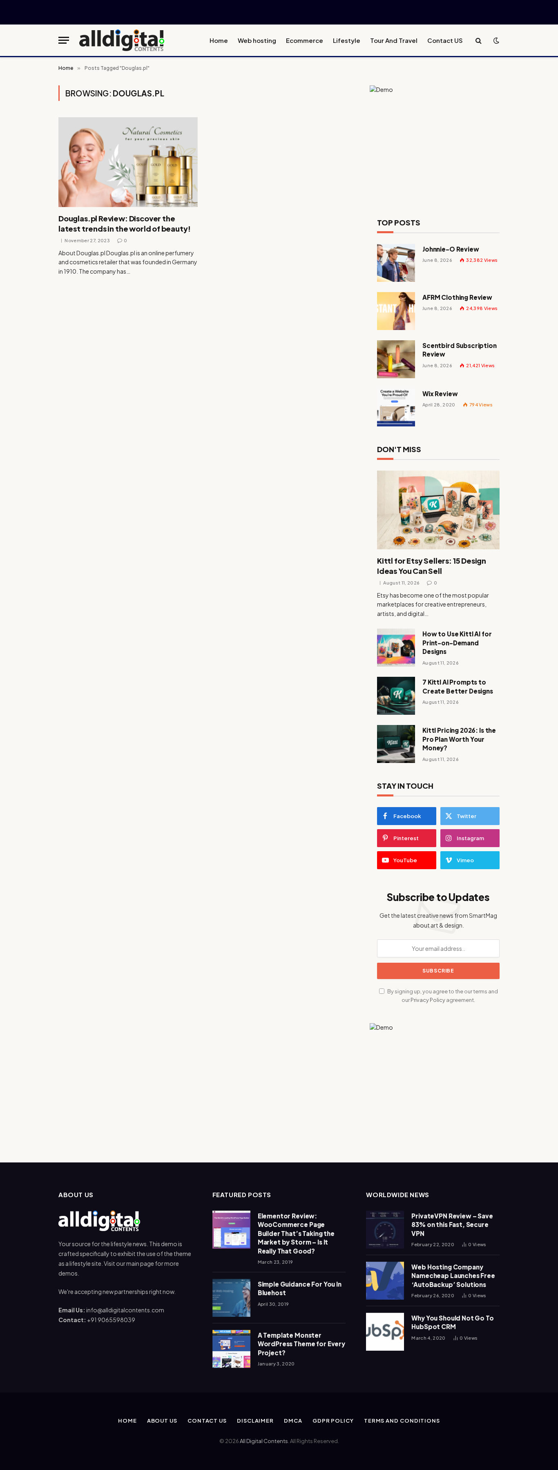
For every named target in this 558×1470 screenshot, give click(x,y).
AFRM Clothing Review (457, 297)
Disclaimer (255, 1420)
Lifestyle (346, 40)
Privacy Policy (428, 1000)
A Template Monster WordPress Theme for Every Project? (301, 1343)
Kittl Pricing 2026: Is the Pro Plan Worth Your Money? (459, 739)
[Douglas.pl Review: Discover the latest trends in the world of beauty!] (128, 162)
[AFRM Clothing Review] (396, 311)
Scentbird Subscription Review (459, 349)
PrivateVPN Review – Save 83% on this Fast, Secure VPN (452, 1224)
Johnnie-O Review (450, 249)
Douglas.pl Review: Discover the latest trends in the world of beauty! (124, 223)
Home (219, 40)
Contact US (445, 40)
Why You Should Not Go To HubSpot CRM (452, 1322)
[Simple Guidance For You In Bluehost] (231, 1298)
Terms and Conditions (402, 1420)
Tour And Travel (393, 40)
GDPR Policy (333, 1420)
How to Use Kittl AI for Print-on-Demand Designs (457, 642)
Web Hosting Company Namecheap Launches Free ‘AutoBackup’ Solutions (453, 1275)
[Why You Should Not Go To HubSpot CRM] (385, 1332)
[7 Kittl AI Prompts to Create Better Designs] (396, 696)
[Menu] (63, 40)
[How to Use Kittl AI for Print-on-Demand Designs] (396, 648)
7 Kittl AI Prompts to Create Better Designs (457, 686)
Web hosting (257, 40)
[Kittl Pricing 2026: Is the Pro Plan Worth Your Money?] (396, 744)
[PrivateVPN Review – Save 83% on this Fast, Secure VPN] (385, 1230)
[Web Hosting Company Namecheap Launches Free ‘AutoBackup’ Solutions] (385, 1281)
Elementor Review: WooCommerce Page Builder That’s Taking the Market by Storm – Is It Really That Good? (296, 1233)
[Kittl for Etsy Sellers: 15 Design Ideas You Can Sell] (438, 510)
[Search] (478, 40)
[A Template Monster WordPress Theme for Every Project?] (231, 1349)
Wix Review (440, 393)
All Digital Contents (264, 1441)
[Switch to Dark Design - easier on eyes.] (495, 40)
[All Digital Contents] (122, 40)
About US (162, 1420)
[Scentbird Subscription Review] (396, 359)
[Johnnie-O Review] (396, 263)
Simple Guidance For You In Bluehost (299, 1288)
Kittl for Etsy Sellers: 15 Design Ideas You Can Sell (431, 565)
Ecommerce (304, 40)
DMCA (293, 1420)
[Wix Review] (396, 407)
